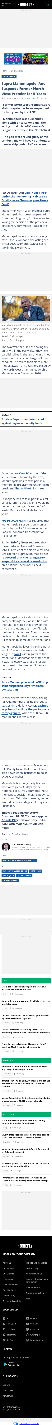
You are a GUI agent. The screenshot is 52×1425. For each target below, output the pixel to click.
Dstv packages (24, 876)
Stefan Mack (30, 98)
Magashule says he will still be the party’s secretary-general (25, 709)
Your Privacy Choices (29, 1423)
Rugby (5, 994)
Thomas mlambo (10, 880)
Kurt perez (36, 871)
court (17, 654)
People (5, 1171)
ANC (4, 229)
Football (6, 1156)
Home (4, 70)
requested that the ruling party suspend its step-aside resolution (24, 559)
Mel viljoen (8, 876)
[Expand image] (49, 297)
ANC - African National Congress (19, 860)
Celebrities (6, 1023)
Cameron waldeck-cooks (15, 871)
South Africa (17, 70)
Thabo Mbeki (23, 488)
